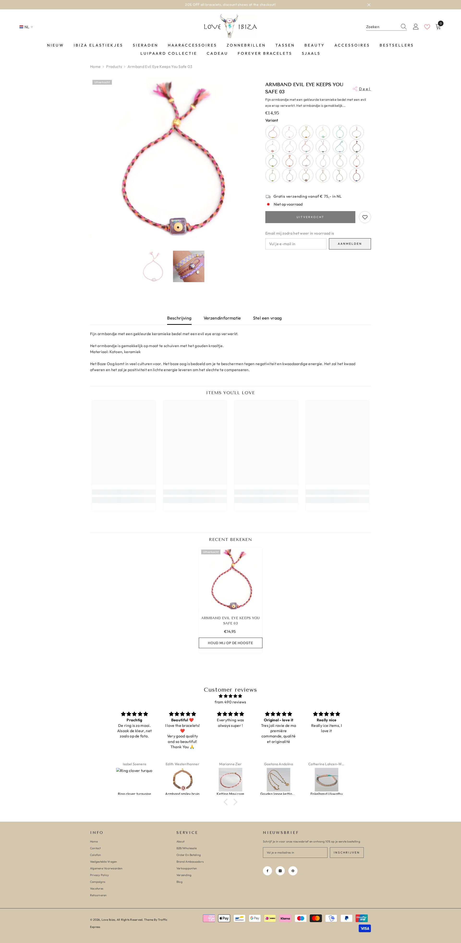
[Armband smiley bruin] (134, 779)
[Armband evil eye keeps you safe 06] (323, 132)
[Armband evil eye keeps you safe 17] (323, 161)
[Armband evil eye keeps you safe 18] (340, 161)
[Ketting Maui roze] (182, 779)
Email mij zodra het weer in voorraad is (299, 233)
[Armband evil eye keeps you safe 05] (306, 132)
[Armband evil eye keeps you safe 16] (306, 161)
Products (114, 66)
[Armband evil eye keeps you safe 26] (356, 175)
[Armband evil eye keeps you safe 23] (306, 175)
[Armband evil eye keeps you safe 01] (340, 146)
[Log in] (416, 27)
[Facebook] (267, 870)
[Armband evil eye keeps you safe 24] (323, 175)
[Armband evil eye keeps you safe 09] (272, 146)
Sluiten (369, 5)
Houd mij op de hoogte (230, 643)
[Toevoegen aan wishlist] (365, 217)
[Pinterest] (292, 870)
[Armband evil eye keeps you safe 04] (289, 132)
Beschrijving (179, 318)
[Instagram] (280, 870)
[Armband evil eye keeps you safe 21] (272, 175)
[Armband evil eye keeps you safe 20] (356, 161)
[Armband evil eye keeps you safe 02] (272, 132)
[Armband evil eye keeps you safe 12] (323, 146)
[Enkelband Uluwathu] (278, 779)
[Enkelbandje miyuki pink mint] (326, 779)
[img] (230, 696)
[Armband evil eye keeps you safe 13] (356, 146)
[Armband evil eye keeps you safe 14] (272, 161)
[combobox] (382, 26)
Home (95, 66)
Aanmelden (350, 243)
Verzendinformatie (222, 318)
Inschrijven (347, 852)
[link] (124, 492)
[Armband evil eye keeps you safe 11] (306, 146)
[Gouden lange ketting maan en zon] (230, 779)
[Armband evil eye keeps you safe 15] (289, 161)
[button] (227, 802)
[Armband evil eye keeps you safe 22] (289, 175)
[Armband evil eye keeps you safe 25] (340, 175)
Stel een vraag (267, 318)
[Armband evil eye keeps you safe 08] (356, 132)
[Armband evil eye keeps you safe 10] (289, 146)
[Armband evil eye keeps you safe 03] (230, 579)
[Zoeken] (386, 27)
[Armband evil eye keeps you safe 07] (340, 132)
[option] (230, 4)
